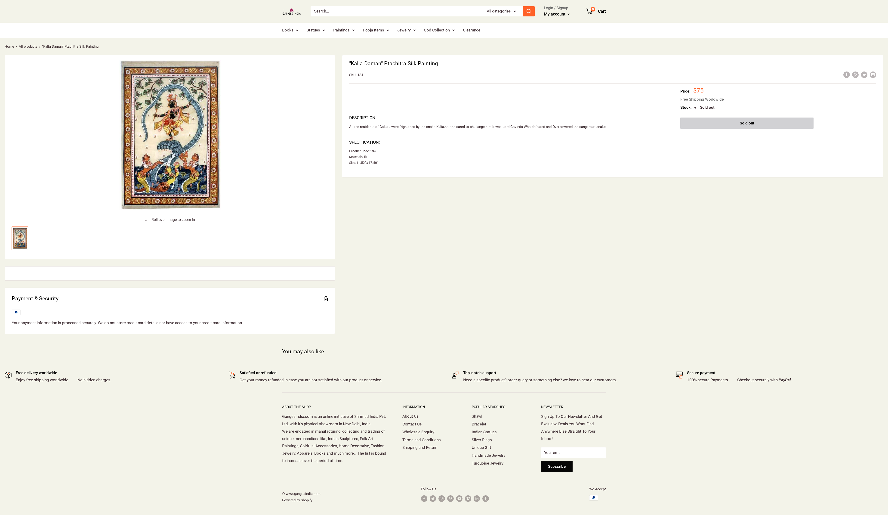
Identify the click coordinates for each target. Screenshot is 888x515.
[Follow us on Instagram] (441, 498)
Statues (313, 30)
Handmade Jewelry (488, 455)
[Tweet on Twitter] (864, 74)
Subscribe (557, 466)
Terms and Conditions (421, 439)
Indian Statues (484, 432)
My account (555, 14)
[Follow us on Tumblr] (485, 498)
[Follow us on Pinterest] (450, 498)
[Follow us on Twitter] (433, 498)
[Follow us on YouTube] (459, 498)
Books (287, 30)
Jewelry (404, 30)
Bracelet (479, 424)
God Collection (437, 30)
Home (9, 46)
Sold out (747, 123)
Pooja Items (373, 30)
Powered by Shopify (297, 500)
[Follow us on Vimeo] (468, 498)
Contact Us (412, 424)
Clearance (471, 30)
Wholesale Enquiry (418, 432)
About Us (410, 416)
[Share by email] (873, 74)
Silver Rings (482, 439)
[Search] (529, 11)
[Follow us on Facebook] (424, 498)
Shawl (477, 416)
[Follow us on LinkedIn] (477, 498)
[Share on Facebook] (846, 74)
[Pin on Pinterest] (855, 74)
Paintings (341, 30)
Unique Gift (481, 447)
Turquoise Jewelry (487, 463)
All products (28, 46)
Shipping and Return (419, 447)
